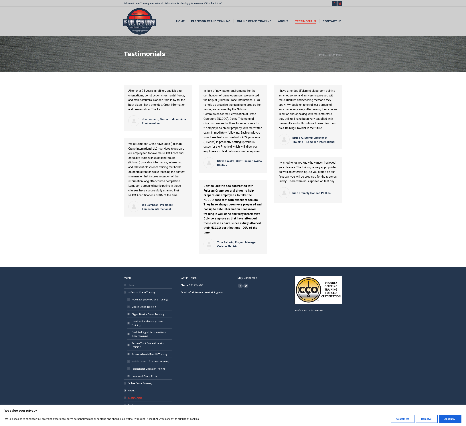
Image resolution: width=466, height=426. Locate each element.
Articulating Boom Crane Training (149, 299)
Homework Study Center (145, 376)
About (131, 390)
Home (131, 285)
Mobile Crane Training (144, 306)
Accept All (450, 418)
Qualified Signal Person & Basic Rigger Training (149, 334)
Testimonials (135, 397)
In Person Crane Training (141, 292)
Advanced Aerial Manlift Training (149, 354)
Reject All (426, 418)
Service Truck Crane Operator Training (148, 345)
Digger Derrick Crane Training (148, 314)
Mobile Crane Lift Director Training (150, 361)
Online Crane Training (140, 383)
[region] (233, 415)
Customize (402, 418)
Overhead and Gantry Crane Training (147, 323)
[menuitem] (180, 21)
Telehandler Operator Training (148, 368)
